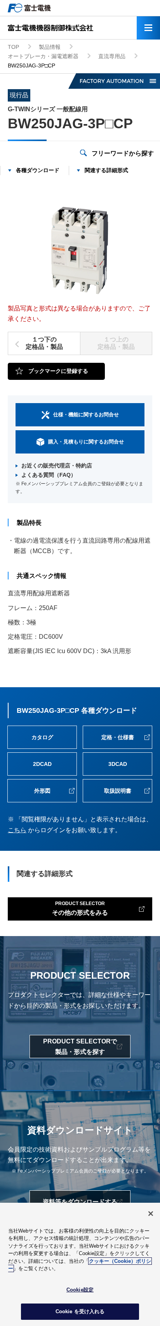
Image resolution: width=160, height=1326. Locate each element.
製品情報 (50, 47)
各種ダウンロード (37, 170)
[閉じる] (150, 1213)
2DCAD (42, 764)
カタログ (42, 737)
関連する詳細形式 (106, 170)
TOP (13, 47)
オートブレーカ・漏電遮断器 (43, 56)
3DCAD (117, 764)
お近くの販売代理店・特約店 (56, 465)
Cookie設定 (80, 1290)
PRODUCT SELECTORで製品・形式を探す (80, 1046)
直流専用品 (111, 56)
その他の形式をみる (80, 908)
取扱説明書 (117, 791)
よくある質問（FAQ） (48, 475)
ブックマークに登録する (58, 371)
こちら (17, 830)
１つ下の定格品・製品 (44, 343)
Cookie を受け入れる (80, 1311)
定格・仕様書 (117, 737)
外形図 (42, 791)
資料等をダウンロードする (80, 1201)
